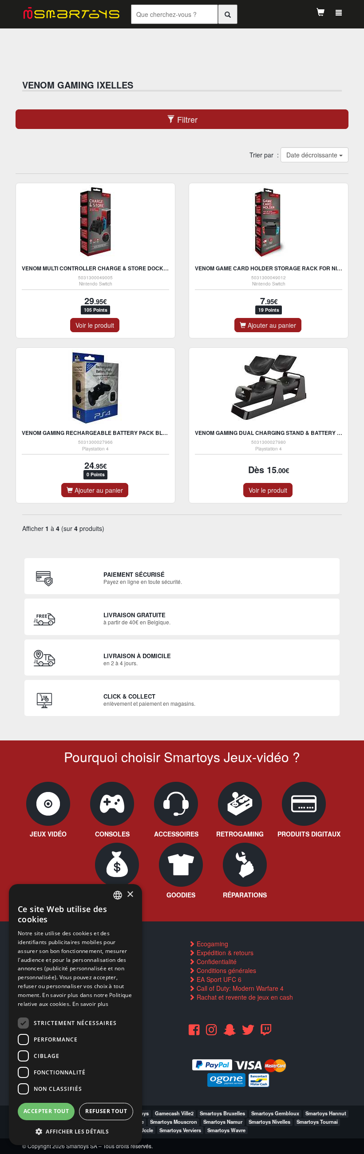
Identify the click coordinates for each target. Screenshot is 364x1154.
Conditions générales (225, 970)
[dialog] (75, 1014)
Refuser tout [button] (106, 1111)
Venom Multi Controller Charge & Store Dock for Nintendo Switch (124, 268)
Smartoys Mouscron (173, 1121)
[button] (75, 1131)
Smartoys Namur (222, 1121)
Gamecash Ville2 (174, 1113)
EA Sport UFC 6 (218, 979)
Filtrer (186, 119)
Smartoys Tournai (317, 1121)
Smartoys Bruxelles (222, 1113)
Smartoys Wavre (226, 1130)
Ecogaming (211, 943)
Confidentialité (216, 961)
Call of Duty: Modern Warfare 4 (239, 988)
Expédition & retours (224, 952)
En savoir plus (90, 1004)
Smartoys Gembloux (275, 1113)
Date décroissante (312, 154)
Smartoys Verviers (180, 1130)
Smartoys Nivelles (269, 1121)
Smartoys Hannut (325, 1113)
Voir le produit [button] (94, 325)
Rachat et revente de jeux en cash (244, 997)
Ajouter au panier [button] (271, 325)
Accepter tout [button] (46, 1111)
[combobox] (117, 895)
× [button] (130, 894)
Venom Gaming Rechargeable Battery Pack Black (98, 433)
